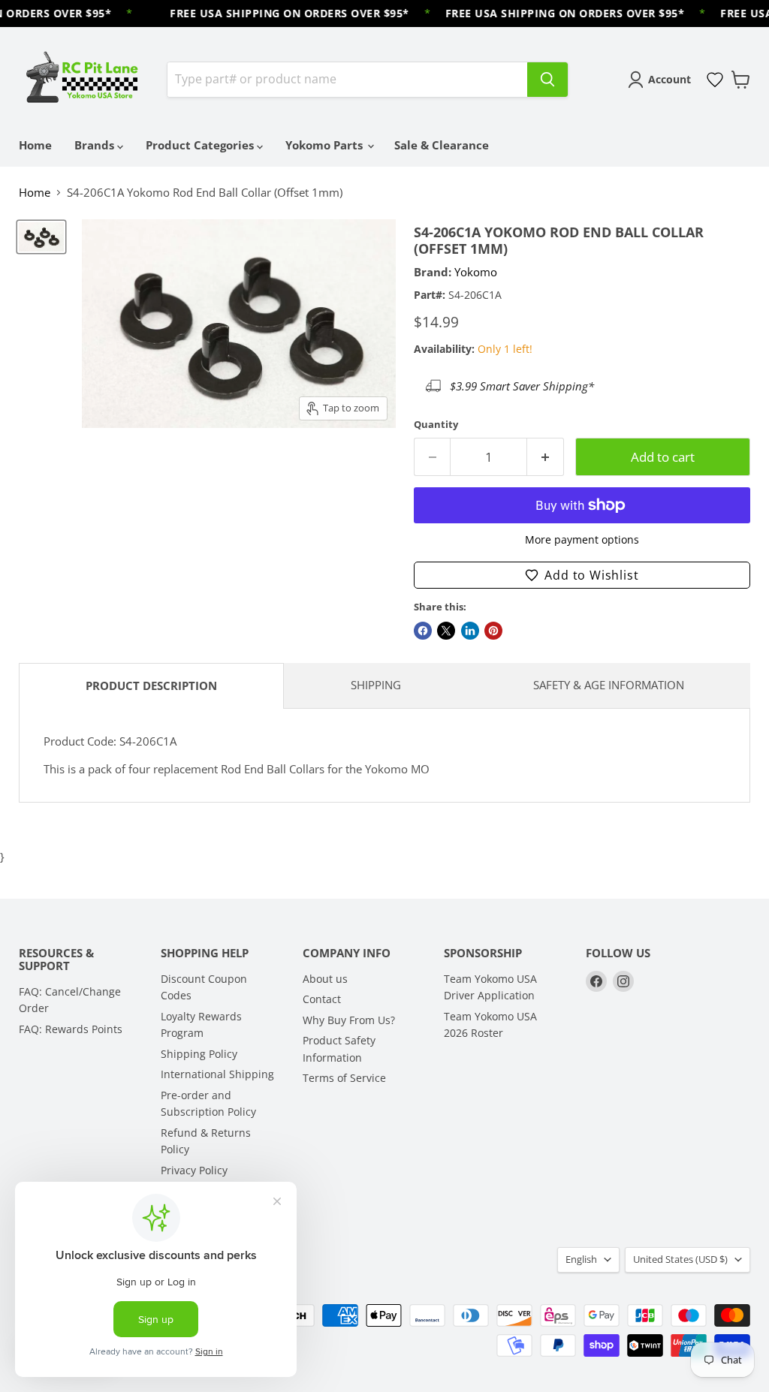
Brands (95, 144)
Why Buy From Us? (349, 1020)
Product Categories (201, 144)
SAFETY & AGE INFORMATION (608, 684)
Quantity (436, 424)
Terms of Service (344, 1078)
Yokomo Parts (325, 144)
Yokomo (475, 271)
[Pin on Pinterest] (493, 631)
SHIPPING (376, 684)
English (581, 1259)
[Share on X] (446, 631)
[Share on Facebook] (423, 631)
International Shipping (217, 1074)
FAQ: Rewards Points (70, 1029)
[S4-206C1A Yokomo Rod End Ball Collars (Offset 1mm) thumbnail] (41, 237)
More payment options (582, 540)
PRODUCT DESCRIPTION (151, 685)
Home (35, 144)
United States (680, 1259)
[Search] (547, 79)
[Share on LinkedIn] (470, 631)
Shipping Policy (199, 1054)
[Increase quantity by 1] (545, 457)
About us (325, 979)
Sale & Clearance (441, 144)
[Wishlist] (715, 80)
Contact (322, 999)
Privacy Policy (194, 1170)
